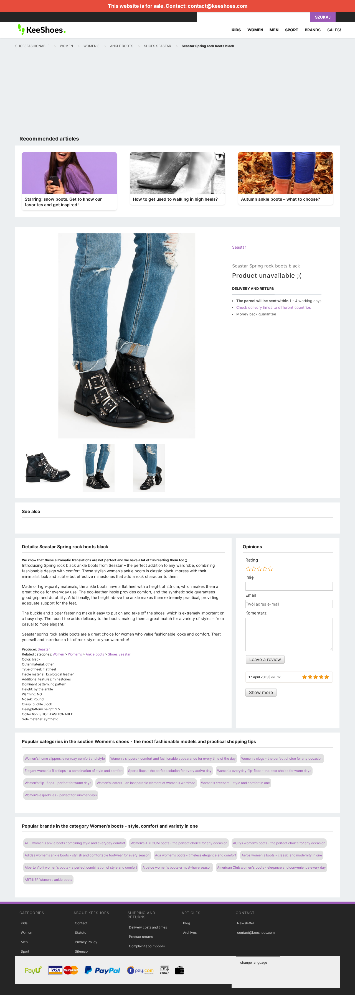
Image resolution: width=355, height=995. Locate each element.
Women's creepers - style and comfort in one (235, 783)
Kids (24, 923)
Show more (261, 692)
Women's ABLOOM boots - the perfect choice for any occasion (179, 843)
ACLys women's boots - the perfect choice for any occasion (279, 843)
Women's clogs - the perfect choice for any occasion (282, 758)
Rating (251, 560)
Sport (25, 951)
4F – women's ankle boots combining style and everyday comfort (75, 843)
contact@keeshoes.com (217, 6)
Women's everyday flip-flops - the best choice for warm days (264, 771)
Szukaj (323, 17)
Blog (186, 923)
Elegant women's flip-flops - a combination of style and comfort (74, 771)
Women (26, 932)
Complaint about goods (147, 946)
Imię (249, 577)
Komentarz (256, 613)
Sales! (334, 29)
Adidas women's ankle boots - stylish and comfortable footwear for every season (87, 855)
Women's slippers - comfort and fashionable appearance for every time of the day (173, 758)
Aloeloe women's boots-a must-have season (177, 867)
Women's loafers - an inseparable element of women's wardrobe (146, 783)
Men (24, 942)
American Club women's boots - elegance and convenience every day (271, 867)
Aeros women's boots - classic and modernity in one (282, 855)
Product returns (141, 937)
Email (250, 595)
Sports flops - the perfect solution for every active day (170, 771)
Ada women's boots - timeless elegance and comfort (195, 855)
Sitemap (81, 951)
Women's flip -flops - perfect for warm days (58, 783)
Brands (313, 29)
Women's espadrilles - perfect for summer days (61, 795)
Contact (81, 923)
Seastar (239, 247)
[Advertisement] (177, 93)
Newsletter (245, 923)
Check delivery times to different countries (273, 307)
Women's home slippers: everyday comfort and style (65, 758)
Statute (80, 932)
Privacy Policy (86, 942)
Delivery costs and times (148, 927)
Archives (190, 932)
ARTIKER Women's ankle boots (48, 879)
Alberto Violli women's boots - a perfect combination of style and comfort (81, 867)
